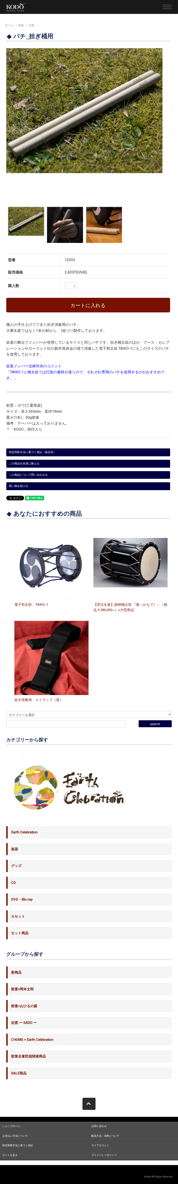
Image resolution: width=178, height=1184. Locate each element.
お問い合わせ (99, 1126)
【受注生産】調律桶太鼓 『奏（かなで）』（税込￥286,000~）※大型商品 (130, 607)
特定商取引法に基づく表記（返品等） (32, 452)
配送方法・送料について (105, 1136)
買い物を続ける (18, 486)
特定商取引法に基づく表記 (17, 1145)
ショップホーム (11, 1126)
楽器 (21, 25)
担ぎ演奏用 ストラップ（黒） (38, 699)
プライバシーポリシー (104, 1155)
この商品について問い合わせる (28, 475)
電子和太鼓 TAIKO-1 (31, 604)
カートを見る (10, 1155)
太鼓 (31, 25)
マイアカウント (100, 1145)
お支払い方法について (15, 1136)
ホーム (9, 25)
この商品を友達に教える (24, 463)
